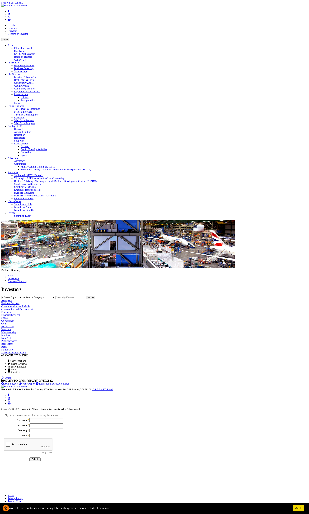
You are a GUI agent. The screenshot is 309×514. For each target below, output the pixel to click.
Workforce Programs (24, 123)
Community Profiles (24, 88)
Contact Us (20, 59)
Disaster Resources (23, 198)
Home (11, 495)
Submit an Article (23, 204)
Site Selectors (14, 74)
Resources (13, 28)
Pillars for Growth (23, 48)
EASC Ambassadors (24, 54)
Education (19, 117)
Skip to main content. (12, 2)
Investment (13, 62)
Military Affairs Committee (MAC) (38, 166)
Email (110, 389)
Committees (20, 163)
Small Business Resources (27, 184)
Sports (24, 155)
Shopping (19, 140)
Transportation (28, 100)
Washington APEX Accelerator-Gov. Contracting (39, 178)
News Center (14, 201)
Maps (17, 103)
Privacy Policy (15, 498)
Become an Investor (18, 33)
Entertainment (21, 143)
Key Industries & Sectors (27, 91)
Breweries (26, 152)
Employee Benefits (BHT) (27, 189)
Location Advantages (25, 77)
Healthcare (19, 137)
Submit (90, 297)
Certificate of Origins (25, 187)
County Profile (21, 85)
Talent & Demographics (26, 114)
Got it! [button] (298, 508)
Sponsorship (20, 71)
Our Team (19, 51)
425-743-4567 (99, 389)
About (11, 45)
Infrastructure (21, 94)
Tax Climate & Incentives (27, 108)
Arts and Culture (22, 132)
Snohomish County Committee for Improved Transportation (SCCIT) (56, 169)
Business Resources (24, 192)
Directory (12, 31)
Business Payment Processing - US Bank (35, 195)
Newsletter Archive (24, 207)
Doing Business (16, 106)
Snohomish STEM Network (28, 175)
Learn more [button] (103, 508)
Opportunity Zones (23, 82)
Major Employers (23, 111)
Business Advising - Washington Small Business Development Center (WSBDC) (55, 181)
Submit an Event (22, 215)
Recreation (19, 134)
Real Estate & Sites (24, 80)
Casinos (25, 146)
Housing (18, 129)
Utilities (24, 97)
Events (11, 25)
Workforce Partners (24, 120)
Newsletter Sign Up (24, 210)
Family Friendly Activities (34, 149)
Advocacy (13, 158)
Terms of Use (14, 501)
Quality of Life (15, 126)
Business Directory (23, 68)
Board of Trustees (23, 56)
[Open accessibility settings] (6, 508)
